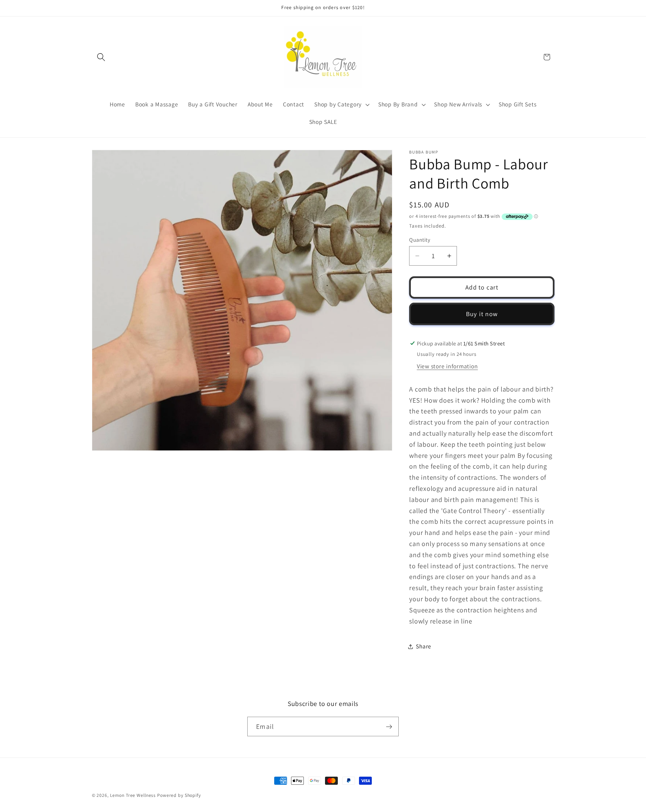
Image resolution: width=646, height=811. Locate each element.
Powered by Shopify (179, 795)
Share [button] (423, 646)
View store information (447, 366)
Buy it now (482, 314)
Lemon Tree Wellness (133, 795)
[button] (101, 57)
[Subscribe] (389, 726)
